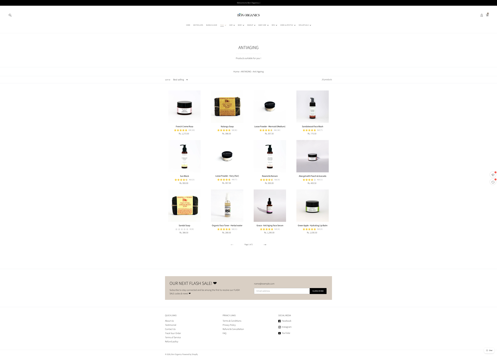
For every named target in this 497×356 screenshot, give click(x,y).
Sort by (167, 80)
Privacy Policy (229, 325)
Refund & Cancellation (233, 329)
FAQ (224, 333)
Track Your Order (173, 333)
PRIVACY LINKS (229, 315)
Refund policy (171, 341)
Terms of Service (173, 337)
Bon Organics (176, 354)
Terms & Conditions (232, 320)
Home (236, 71)
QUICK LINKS (171, 315)
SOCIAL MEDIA (284, 315)
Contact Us (170, 329)
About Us (169, 320)
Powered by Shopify (190, 354)
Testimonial (170, 325)
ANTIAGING (246, 71)
